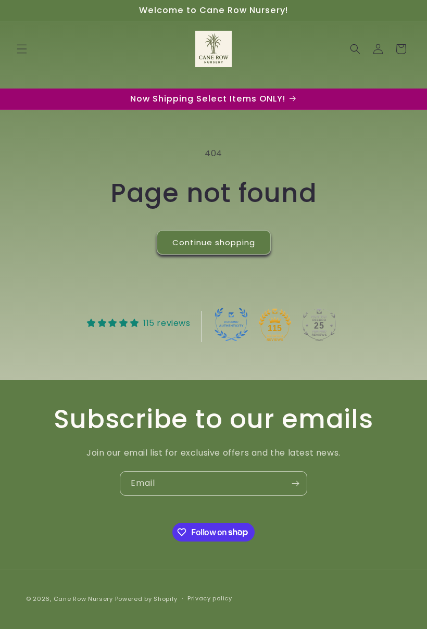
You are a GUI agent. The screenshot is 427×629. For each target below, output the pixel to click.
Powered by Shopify (146, 599)
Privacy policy (209, 598)
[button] (21, 48)
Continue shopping (213, 242)
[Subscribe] (295, 483)
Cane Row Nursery (83, 599)
